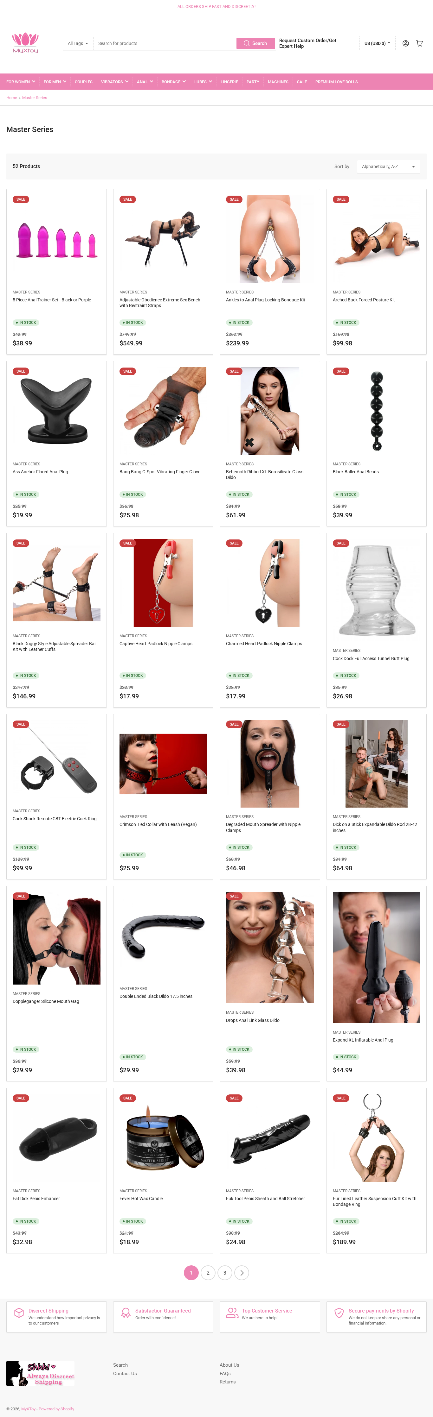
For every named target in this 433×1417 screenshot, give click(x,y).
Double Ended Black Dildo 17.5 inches (156, 996)
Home (11, 97)
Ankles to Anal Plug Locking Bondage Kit (265, 299)
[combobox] (185, 43)
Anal (142, 81)
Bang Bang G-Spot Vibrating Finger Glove (160, 471)
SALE (302, 81)
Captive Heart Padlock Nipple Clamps (156, 643)
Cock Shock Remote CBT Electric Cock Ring (55, 818)
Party (253, 81)
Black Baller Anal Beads (356, 471)
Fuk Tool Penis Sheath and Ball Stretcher (265, 1198)
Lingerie (229, 81)
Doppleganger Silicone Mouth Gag (46, 1001)
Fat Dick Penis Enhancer (36, 1198)
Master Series (34, 97)
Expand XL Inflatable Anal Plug (363, 1039)
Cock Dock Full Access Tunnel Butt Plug (371, 658)
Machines (278, 81)
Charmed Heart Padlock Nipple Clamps (264, 643)
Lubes (200, 81)
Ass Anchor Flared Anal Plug (40, 471)
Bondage (171, 81)
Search (259, 43)
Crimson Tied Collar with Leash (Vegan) (158, 824)
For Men (52, 81)
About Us (229, 1365)
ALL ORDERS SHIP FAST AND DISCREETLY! (216, 6)
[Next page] (242, 1273)
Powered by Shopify (56, 1409)
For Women (18, 81)
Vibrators (112, 81)
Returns (228, 1382)
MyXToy (28, 1409)
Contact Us (125, 1373)
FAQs (225, 1373)
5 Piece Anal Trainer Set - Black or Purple (52, 299)
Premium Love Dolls (336, 81)
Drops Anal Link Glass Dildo (253, 1020)
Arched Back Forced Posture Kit (364, 299)
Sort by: (342, 166)
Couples (84, 81)
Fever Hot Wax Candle (141, 1198)
